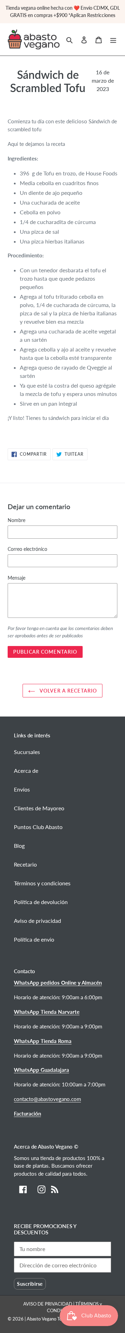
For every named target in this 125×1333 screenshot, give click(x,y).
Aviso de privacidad (37, 920)
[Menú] (113, 39)
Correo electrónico (27, 549)
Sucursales (27, 751)
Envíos (22, 789)
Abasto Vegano (41, 1319)
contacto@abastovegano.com (47, 1099)
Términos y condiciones (42, 883)
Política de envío (34, 939)
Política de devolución (41, 902)
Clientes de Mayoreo (39, 808)
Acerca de (26, 770)
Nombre (16, 520)
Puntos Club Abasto (38, 826)
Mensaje (16, 578)
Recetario (25, 864)
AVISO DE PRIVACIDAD (48, 1304)
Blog (19, 845)
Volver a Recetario (68, 691)
